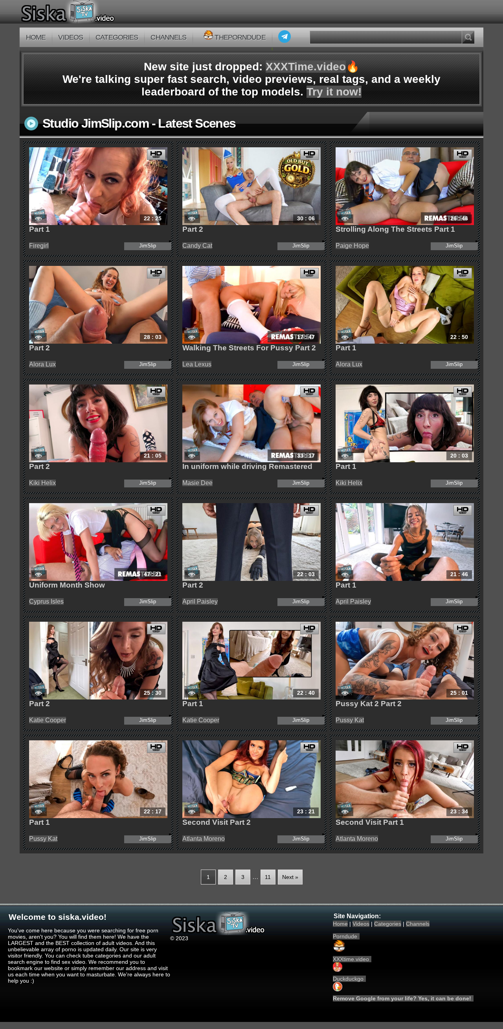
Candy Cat (197, 245)
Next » (290, 877)
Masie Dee (197, 483)
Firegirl (39, 245)
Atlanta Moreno (203, 838)
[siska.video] (97, 12)
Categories (116, 37)
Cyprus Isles (46, 601)
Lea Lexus (196, 364)
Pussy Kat (350, 720)
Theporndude (240, 37)
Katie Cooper (47, 720)
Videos (70, 37)
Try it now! (334, 92)
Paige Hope (352, 245)
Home (36, 37)
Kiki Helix (42, 483)
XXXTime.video (306, 66)
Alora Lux (42, 364)
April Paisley (200, 601)
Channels (168, 37)
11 (268, 877)
